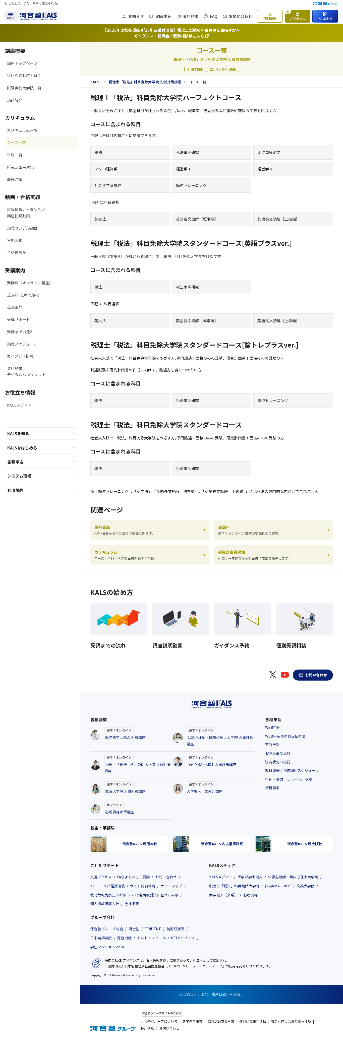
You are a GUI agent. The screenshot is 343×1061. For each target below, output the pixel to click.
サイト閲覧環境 (142, 885)
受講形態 (14, 307)
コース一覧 (16, 142)
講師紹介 (14, 100)
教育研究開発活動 (252, 1021)
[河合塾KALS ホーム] (38, 15)
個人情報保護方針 (104, 903)
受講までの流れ (20, 331)
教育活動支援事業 (221, 1021)
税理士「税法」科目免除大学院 (234, 885)
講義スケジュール (22, 344)
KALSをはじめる (22, 448)
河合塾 (134, 928)
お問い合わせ (240, 16)
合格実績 (14, 240)
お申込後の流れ (277, 753)
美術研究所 (175, 928)
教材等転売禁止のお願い (110, 894)
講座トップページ (22, 63)
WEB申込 (163, 16)
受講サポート (18, 319)
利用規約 (15, 490)
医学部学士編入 (250, 876)
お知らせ (136, 16)
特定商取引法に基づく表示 (157, 894)
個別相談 (270, 18)
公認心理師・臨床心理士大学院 (293, 876)
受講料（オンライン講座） (30, 282)
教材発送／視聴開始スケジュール (292, 770)
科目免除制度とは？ (24, 75)
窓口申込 (272, 744)
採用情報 (147, 1028)
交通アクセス (101, 876)
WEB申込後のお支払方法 (285, 736)
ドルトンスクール (151, 937)
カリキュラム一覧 (22, 130)
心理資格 (250, 894)
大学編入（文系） (223, 894)
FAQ (213, 16)
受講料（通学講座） (24, 295)
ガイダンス (295, 15)
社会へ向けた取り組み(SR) (291, 1021)
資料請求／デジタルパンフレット (26, 371)
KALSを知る (18, 433)
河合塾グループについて (159, 1021)
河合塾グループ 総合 (106, 928)
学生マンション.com (107, 946)
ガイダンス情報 (20, 356)
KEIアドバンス (183, 937)
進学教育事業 (192, 1021)
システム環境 (19, 476)
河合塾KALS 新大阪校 (304, 843)
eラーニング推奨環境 (107, 885)
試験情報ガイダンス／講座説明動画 (26, 212)
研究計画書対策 (20, 167)
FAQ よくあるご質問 (133, 876)
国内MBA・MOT (278, 885)
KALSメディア (19, 405)
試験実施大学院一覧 (24, 87)
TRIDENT (153, 928)
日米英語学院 (101, 937)
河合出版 (124, 937)
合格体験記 (16, 252)
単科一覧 (14, 154)
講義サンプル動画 (22, 228)
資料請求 (190, 16)
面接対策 (14, 179)
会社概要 (132, 903)
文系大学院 (306, 885)
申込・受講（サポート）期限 (288, 779)
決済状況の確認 (277, 761)
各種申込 (15, 462)
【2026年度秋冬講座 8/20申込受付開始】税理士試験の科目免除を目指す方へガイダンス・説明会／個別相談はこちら (171, 32)
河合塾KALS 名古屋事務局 (222, 843)
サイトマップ (171, 885)
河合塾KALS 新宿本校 (139, 843)
